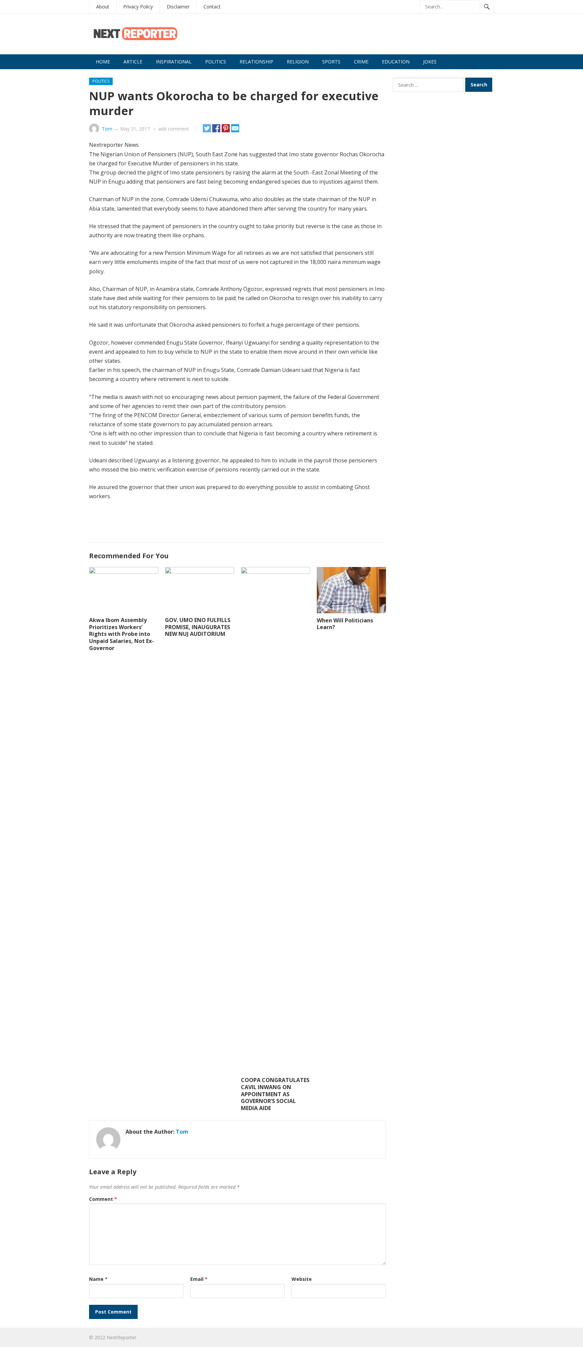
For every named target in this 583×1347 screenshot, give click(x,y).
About (102, 6)
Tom (107, 129)
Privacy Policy (138, 6)
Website (302, 1279)
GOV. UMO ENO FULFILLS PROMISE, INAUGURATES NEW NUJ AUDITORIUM (197, 627)
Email (198, 1279)
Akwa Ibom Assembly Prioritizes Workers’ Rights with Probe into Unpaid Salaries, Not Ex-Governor (121, 634)
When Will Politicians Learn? (345, 624)
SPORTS (331, 61)
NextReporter (121, 1337)
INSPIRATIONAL (174, 61)
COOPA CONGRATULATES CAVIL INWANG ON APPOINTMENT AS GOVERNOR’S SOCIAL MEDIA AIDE (275, 1094)
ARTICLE (132, 61)
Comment (103, 1199)
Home (103, 61)
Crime (361, 61)
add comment (173, 129)
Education (396, 61)
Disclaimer (178, 6)
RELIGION (298, 61)
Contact (212, 6)
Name (98, 1279)
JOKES (430, 61)
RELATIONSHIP (256, 61)
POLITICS (215, 61)
